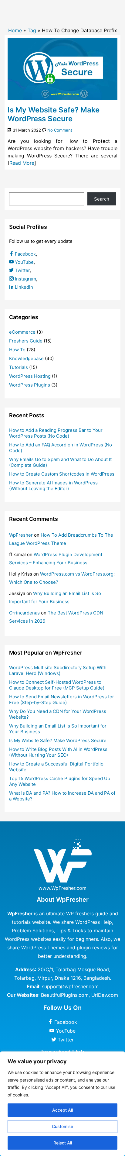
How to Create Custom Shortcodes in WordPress (61, 474)
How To (17, 350)
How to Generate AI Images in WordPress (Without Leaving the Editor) (53, 485)
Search (101, 199)
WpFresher (21, 535)
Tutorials (18, 367)
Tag (32, 30)
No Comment (59, 130)
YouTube (24, 262)
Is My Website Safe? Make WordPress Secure (54, 114)
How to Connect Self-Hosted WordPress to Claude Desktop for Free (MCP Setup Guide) (56, 685)
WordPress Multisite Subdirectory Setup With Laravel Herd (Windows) (57, 670)
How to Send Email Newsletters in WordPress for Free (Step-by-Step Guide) (61, 699)
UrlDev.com (104, 995)
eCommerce (22, 332)
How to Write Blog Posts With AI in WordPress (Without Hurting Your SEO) (58, 752)
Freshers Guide (25, 341)
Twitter (22, 270)
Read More (21, 163)
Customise (62, 1126)
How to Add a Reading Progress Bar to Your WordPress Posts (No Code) (56, 433)
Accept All (62, 1110)
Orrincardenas (24, 613)
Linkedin (23, 287)
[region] (62, 1103)
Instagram (25, 279)
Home (15, 30)
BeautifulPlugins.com (65, 995)
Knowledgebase (26, 358)
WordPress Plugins (29, 385)
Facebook (25, 254)
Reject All (62, 1142)
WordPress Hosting (30, 376)
